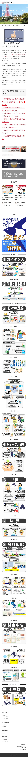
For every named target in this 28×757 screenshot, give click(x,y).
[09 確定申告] (14, 633)
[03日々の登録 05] (14, 425)
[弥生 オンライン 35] (14, 696)
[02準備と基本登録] (14, 291)
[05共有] (14, 495)
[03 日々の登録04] (14, 393)
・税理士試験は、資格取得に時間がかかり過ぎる (13, 102)
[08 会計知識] (14, 556)
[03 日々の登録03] (14, 367)
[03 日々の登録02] (14, 341)
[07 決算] (14, 527)
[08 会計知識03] (14, 608)
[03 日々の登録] (14, 314)
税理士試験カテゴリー (8, 155)
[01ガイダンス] (14, 266)
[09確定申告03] (14, 675)
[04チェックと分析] (14, 457)
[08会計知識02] (14, 586)
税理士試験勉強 (22, 18)
